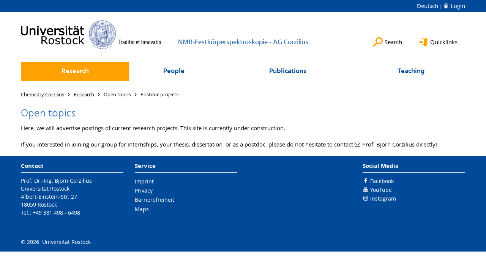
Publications (287, 71)
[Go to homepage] (91, 34)
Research (75, 71)
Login (457, 6)
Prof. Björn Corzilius (388, 144)
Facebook (382, 181)
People (174, 71)
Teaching (411, 71)
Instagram (383, 198)
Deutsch (428, 6)
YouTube (381, 189)
